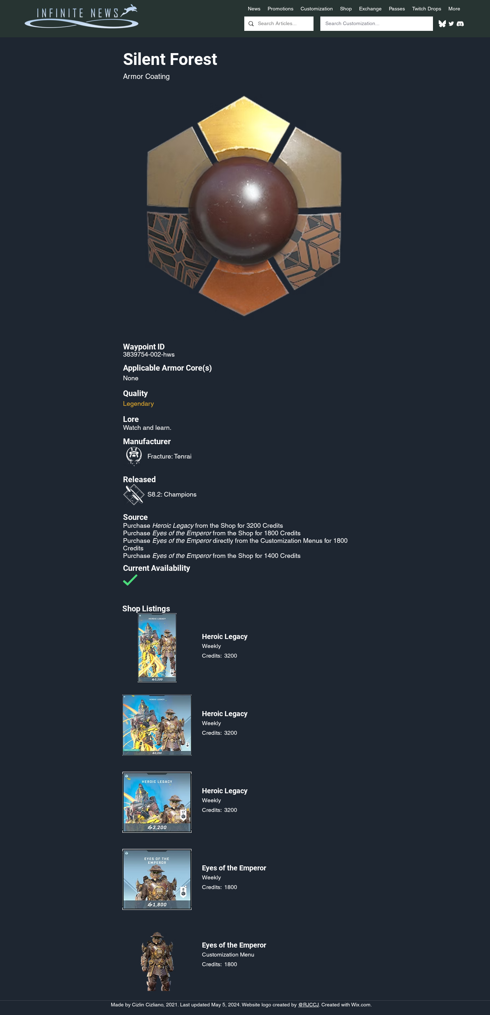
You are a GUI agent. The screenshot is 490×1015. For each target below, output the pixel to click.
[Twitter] (451, 23)
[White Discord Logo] (460, 23)
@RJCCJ (308, 1004)
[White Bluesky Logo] (442, 23)
